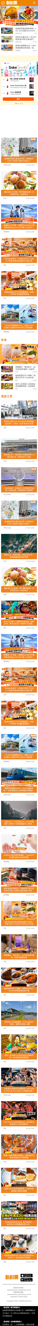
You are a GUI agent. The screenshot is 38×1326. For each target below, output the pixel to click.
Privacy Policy (23, 1296)
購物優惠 (6, 231)
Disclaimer (14, 1296)
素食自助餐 (30, 1324)
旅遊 (5, 428)
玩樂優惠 (17, 50)
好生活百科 (7, 494)
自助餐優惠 (20, 1324)
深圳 (5, 461)
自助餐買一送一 (8, 1324)
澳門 (5, 628)
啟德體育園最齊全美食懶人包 (13, 1310)
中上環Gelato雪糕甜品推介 (20, 1313)
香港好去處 (18, 33)
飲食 (5, 198)
